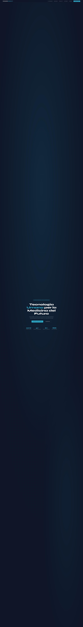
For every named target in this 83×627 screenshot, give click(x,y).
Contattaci (76, 1)
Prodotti (61, 1)
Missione (56, 1)
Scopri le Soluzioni (37, 321)
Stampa (70, 1)
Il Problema (50, 1)
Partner (66, 1)
